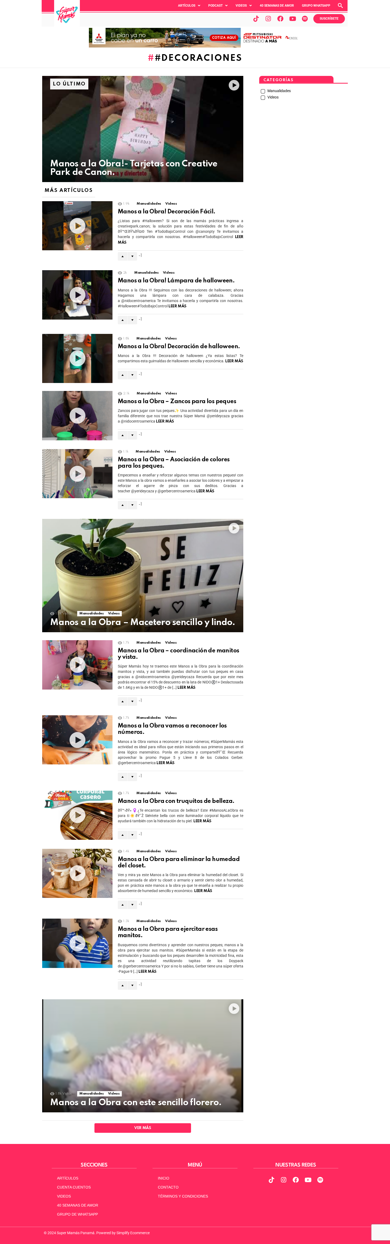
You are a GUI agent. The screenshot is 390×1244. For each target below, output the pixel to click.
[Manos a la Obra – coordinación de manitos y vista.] (77, 665)
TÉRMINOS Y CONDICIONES (183, 1196)
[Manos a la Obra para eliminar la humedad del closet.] (77, 873)
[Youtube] (293, 18)
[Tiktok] (256, 18)
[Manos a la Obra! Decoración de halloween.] (77, 358)
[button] (189, 5)
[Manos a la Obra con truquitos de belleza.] (77, 815)
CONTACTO (168, 1187)
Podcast (215, 5)
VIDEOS (64, 1196)
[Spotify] (305, 18)
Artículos (186, 5)
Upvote (122, 256)
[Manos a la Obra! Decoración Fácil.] (77, 225)
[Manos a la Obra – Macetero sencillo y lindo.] (142, 575)
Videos (241, 5)
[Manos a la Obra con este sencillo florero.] (142, 1055)
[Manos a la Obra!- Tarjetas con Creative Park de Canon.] (142, 129)
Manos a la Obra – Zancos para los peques (177, 401)
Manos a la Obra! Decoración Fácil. (166, 212)
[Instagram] (268, 18)
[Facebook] (280, 18)
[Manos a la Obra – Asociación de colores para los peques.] (77, 473)
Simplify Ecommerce (133, 1233)
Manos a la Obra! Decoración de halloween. (179, 347)
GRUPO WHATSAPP (316, 5)
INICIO (163, 1178)
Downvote (132, 256)
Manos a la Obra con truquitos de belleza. (176, 801)
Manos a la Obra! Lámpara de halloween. (176, 281)
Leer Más (177, 306)
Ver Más (142, 1128)
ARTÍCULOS (67, 1178)
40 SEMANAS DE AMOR (277, 5)
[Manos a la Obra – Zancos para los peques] (77, 415)
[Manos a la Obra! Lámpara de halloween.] (77, 294)
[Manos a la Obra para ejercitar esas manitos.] (77, 943)
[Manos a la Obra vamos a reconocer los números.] (77, 739)
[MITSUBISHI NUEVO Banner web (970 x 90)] (195, 46)
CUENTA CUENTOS (74, 1187)
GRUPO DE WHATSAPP (77, 1214)
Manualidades (149, 203)
